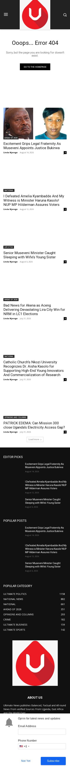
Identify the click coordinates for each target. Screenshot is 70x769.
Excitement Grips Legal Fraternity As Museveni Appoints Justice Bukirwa (32, 146)
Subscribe (53, 760)
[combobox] (24, 746)
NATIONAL (8, 190)
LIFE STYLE (8, 247)
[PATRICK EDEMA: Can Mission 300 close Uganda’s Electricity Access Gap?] (35, 403)
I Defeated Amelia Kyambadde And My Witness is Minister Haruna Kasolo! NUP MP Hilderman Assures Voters (33, 200)
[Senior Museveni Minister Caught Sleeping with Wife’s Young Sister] (35, 233)
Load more (34, 439)
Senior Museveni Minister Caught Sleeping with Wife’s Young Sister (29, 255)
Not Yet (25, 760)
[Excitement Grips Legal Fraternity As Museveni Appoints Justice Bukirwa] (35, 123)
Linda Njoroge (10, 152)
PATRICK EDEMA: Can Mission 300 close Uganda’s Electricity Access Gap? (34, 425)
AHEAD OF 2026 (11, 138)
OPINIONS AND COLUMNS (15, 417)
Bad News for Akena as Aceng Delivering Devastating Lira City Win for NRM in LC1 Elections (34, 309)
